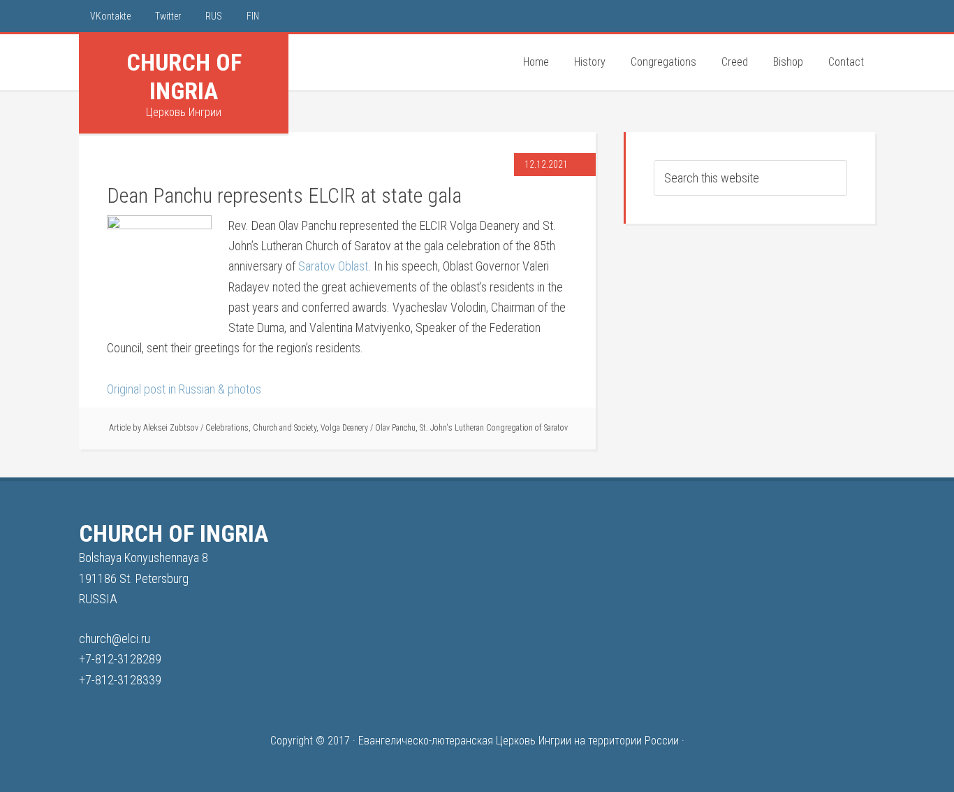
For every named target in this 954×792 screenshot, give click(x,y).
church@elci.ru (114, 638)
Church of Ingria (184, 76)
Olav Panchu (395, 428)
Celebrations (227, 428)
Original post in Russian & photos (184, 389)
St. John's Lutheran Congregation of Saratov (494, 428)
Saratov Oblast (333, 266)
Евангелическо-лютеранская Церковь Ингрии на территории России (518, 740)
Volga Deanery (344, 428)
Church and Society (284, 428)
